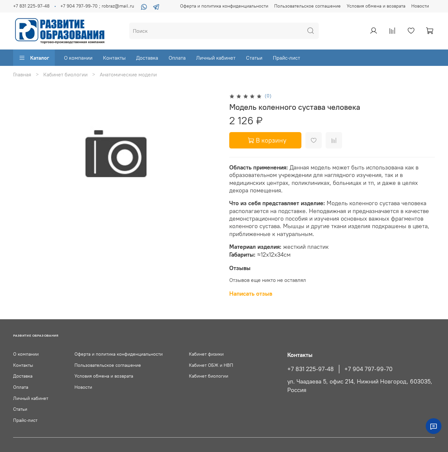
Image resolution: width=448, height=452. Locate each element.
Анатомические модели (128, 74)
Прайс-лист (286, 57)
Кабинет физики (206, 354)
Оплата (177, 57)
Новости (420, 6)
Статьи (254, 57)
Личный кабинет (215, 57)
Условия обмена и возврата (376, 6)
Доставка (147, 57)
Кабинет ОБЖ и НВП (211, 365)
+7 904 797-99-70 (368, 369)
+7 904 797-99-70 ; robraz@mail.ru (97, 6)
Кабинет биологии (65, 74)
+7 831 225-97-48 (31, 6)
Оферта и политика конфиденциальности (224, 6)
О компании (78, 57)
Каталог (39, 57)
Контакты (114, 57)
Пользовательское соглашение (307, 6)
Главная (22, 74)
